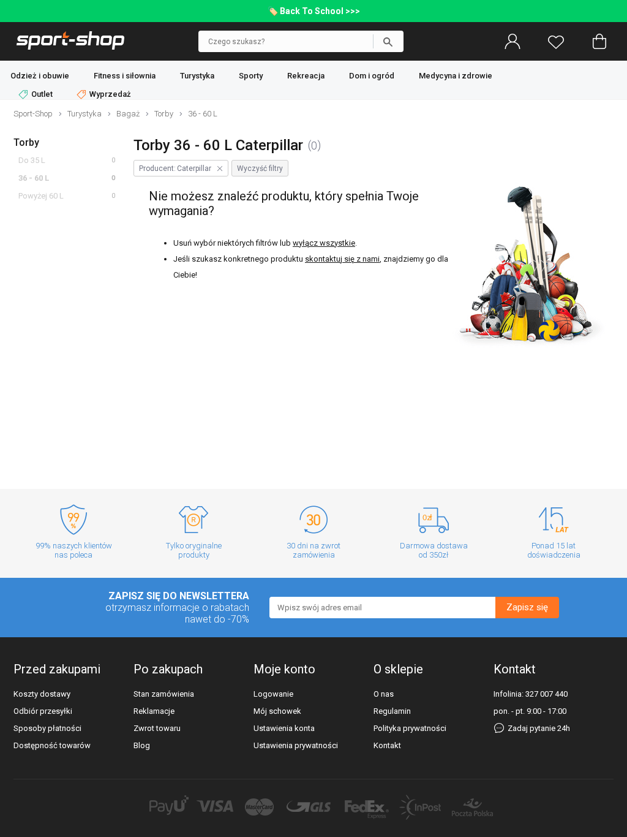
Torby (26, 142)
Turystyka (197, 75)
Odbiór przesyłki (42, 711)
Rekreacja (306, 75)
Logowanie (273, 694)
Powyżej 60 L (41, 195)
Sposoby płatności (47, 728)
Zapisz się (527, 607)
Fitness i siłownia (125, 75)
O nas (384, 694)
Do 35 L (31, 160)
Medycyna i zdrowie (455, 75)
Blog (141, 745)
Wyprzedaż (109, 94)
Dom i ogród (371, 75)
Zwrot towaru (157, 728)
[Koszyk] (599, 42)
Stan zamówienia (163, 694)
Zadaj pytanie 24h (538, 728)
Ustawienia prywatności (295, 745)
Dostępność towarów (52, 745)
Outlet (41, 94)
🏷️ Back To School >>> (314, 11)
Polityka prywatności (410, 728)
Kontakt (387, 745)
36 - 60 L (33, 178)
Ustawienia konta (284, 728)
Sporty (251, 75)
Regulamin (392, 711)
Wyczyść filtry (260, 168)
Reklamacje (154, 711)
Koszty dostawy (41, 694)
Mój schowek (277, 711)
